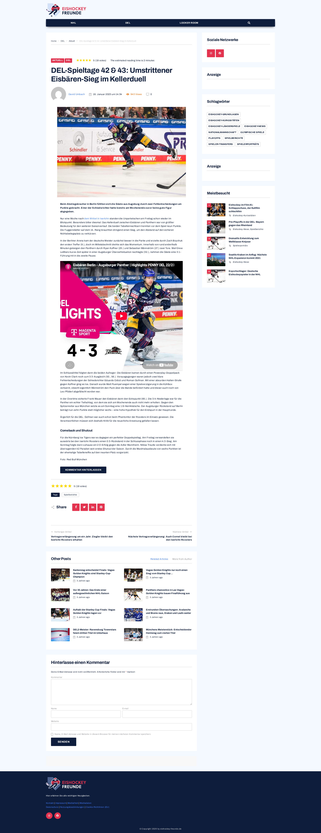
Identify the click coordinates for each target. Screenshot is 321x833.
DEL (63, 41)
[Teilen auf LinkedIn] (92, 507)
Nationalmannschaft (222, 132)
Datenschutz (52, 807)
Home (53, 41)
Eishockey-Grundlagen (223, 114)
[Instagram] (211, 53)
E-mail (125, 708)
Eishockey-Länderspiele (224, 126)
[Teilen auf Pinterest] (101, 507)
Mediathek (73, 803)
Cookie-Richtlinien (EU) (97, 807)
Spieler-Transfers (220, 144)
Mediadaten (85, 803)
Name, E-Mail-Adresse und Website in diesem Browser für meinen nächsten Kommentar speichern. (103, 734)
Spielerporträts (248, 144)
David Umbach (77, 94)
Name (54, 708)
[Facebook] (220, 53)
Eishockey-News (254, 126)
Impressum (60, 803)
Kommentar (56, 677)
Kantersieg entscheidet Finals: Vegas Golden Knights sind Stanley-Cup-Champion (94, 573)
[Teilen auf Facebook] (76, 507)
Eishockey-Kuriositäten (223, 120)
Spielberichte (70, 495)
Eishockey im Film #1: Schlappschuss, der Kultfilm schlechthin (244, 208)
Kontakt (50, 803)
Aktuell (72, 41)
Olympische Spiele (252, 132)
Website (55, 721)
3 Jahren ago (83, 581)
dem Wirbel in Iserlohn (96, 218)
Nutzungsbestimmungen (72, 807)
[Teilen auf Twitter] (84, 507)
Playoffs (214, 138)
